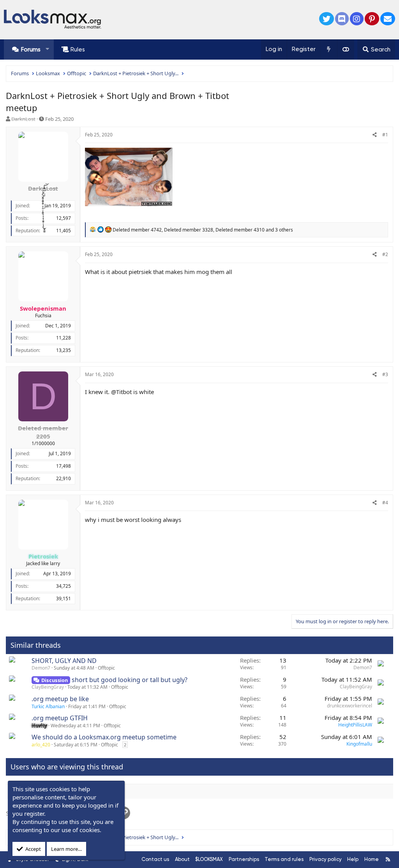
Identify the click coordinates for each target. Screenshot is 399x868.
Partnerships (244, 859)
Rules (78, 49)
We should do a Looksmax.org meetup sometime (104, 737)
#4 (385, 502)
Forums (31, 49)
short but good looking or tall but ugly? (129, 679)
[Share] (375, 135)
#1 (385, 134)
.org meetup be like (60, 699)
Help (352, 859)
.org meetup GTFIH (60, 718)
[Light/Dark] (345, 49)
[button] (47, 49)
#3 (385, 374)
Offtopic (106, 668)
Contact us (155, 859)
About (182, 859)
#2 (385, 254)
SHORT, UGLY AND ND (64, 660)
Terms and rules (284, 859)
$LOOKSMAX (209, 859)
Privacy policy (325, 859)
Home (371, 859)
